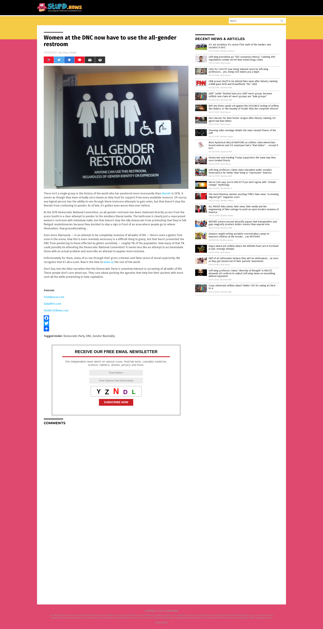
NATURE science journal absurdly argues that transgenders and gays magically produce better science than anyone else (243, 223)
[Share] (116, 328)
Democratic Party (74, 336)
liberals (166, 193)
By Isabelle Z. (226, 188)
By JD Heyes (226, 63)
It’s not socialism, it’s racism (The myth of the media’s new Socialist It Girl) (240, 46)
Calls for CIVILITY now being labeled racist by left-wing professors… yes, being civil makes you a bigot (238, 70)
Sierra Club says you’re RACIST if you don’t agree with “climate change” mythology (242, 183)
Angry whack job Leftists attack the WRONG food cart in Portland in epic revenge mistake (243, 247)
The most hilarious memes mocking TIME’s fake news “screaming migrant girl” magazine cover (244, 196)
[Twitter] (116, 323)
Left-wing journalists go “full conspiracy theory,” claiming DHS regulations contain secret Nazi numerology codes (242, 58)
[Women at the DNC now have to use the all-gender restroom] (59, 12)
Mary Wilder (70, 52)
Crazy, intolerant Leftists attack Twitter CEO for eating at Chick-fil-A (242, 287)
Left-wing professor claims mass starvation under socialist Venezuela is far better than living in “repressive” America (240, 171)
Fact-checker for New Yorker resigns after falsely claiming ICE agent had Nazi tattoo (242, 119)
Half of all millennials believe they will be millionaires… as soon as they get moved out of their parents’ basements (243, 260)
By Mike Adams (227, 137)
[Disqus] (116, 470)
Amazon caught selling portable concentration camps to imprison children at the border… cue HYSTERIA (239, 235)
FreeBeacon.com (54, 297)
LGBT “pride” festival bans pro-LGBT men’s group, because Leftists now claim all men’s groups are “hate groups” (240, 95)
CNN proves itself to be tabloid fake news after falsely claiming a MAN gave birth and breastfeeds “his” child (243, 83)
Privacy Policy (161, 622)
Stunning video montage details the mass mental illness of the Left (242, 132)
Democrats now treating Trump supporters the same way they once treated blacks (242, 159)
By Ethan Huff (226, 88)
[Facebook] (116, 318)
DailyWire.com (52, 303)
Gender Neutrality (104, 336)
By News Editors (227, 51)
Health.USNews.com (56, 310)
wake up (108, 262)
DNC (88, 336)
